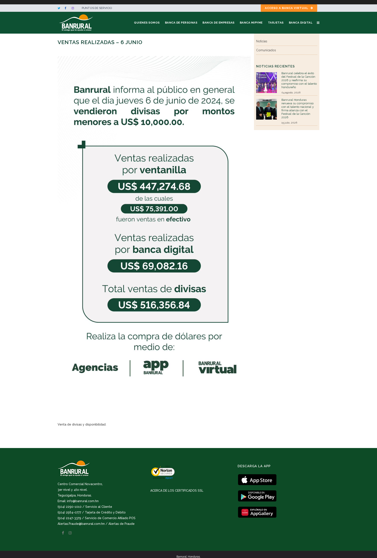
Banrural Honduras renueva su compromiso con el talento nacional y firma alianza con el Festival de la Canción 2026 (297, 108)
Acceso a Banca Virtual (286, 8)
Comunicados (266, 50)
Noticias (261, 41)
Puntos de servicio (97, 8)
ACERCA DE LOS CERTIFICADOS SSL (176, 490)
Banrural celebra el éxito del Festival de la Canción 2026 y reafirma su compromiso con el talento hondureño (299, 80)
